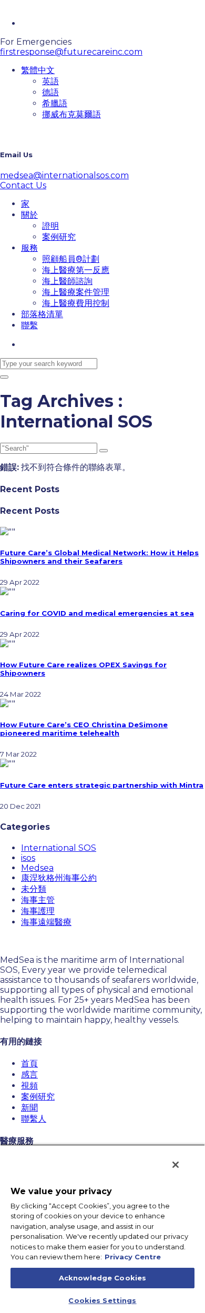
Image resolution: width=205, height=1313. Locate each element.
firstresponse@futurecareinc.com (71, 52)
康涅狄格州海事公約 (59, 878)
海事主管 (38, 900)
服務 (29, 248)
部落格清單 (42, 314)
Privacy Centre (133, 1257)
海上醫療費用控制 (75, 303)
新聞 (29, 1108)
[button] (38, 70)
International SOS (58, 848)
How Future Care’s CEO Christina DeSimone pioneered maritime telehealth (84, 728)
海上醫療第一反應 (75, 270)
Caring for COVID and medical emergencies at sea (97, 613)
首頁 (29, 1063)
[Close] (175, 1164)
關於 (29, 215)
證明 (50, 226)
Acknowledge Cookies (102, 1278)
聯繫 (29, 325)
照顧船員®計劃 (70, 259)
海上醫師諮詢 (67, 281)
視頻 (29, 1086)
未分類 (33, 889)
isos (28, 858)
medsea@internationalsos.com (64, 175)
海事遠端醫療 (46, 922)
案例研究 (59, 237)
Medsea (37, 868)
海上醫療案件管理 (75, 292)
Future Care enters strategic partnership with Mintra (101, 785)
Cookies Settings (102, 1300)
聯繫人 (33, 1119)
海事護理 (38, 911)
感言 (29, 1075)
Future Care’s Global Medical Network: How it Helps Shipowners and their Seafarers (99, 556)
